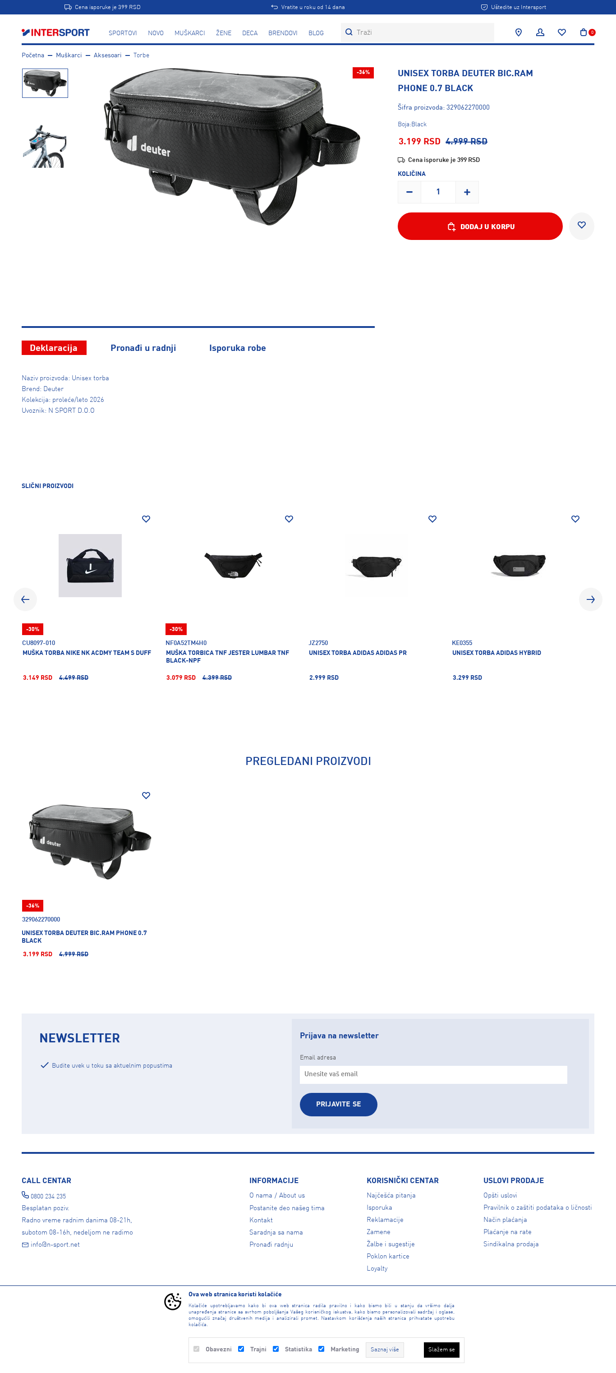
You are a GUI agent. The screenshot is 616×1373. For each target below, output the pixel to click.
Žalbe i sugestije (391, 1244)
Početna (33, 55)
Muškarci (190, 33)
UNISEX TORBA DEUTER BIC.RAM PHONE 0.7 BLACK (84, 937)
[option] (45, 91)
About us (292, 1195)
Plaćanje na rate (507, 1232)
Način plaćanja (505, 1220)
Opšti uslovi (500, 1195)
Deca (249, 33)
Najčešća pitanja (391, 1195)
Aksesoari (108, 55)
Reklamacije (385, 1220)
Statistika (298, 1349)
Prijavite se (338, 1104)
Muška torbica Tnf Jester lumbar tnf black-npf (227, 657)
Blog (316, 33)
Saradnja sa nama (276, 1232)
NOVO (156, 33)
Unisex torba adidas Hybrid (496, 653)
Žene (223, 33)
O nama (260, 1195)
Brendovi (283, 33)
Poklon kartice (388, 1256)
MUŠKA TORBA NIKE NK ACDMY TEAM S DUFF (87, 653)
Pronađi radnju (271, 1245)
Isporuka (379, 1208)
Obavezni (219, 1349)
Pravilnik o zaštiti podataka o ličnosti (537, 1208)
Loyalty (377, 1268)
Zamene (379, 1232)
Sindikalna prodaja (511, 1244)
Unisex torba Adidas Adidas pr (358, 653)
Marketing (345, 1349)
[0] (583, 32)
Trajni (258, 1349)
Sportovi (123, 33)
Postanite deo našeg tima (287, 1208)
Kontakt (261, 1220)
